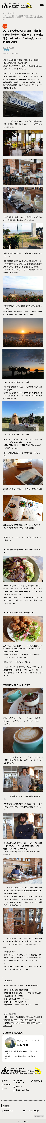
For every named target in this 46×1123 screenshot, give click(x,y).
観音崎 (5, 53)
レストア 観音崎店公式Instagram (27, 445)
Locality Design (32, 1110)
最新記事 (7, 1084)
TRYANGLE (8, 1110)
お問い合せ (38, 1081)
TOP (3, 13)
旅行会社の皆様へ (22, 1090)
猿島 (5, 1088)
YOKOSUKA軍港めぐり (20, 1081)
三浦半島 (14, 53)
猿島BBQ (19, 1086)
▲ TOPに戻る (39, 1116)
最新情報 (11, 13)
